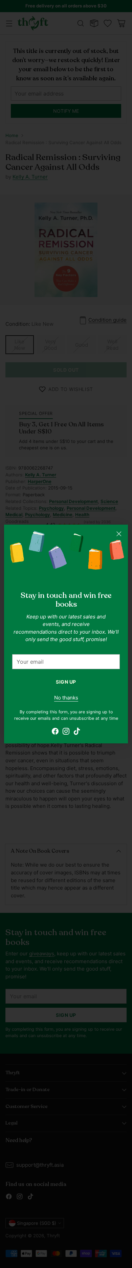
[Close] (118, 533)
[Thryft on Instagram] (66, 732)
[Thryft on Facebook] (55, 732)
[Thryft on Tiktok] (77, 732)
